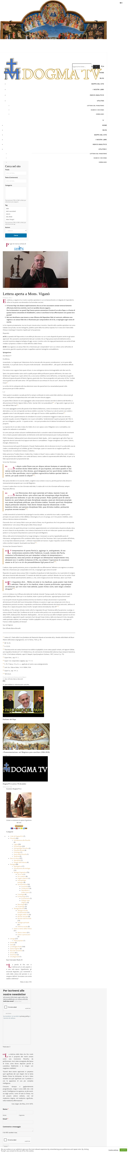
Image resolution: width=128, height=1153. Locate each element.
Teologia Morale (19, 908)
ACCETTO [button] (123, 1150)
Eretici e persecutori (24, 934)
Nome (6, 1109)
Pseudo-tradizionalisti (8, 677)
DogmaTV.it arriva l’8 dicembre (14, 784)
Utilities (100, 101)
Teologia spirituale (23, 922)
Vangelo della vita (23, 914)
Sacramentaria (22, 884)
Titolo (7, 170)
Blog (102, 78)
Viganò (24, 677)
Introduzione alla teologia (22, 868)
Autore (7, 227)
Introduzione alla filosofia (22, 840)
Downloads (100, 114)
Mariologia (21, 904)
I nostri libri (98, 89)
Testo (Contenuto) (11, 177)
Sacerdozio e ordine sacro (25, 891)
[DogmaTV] (53, 73)
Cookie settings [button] (113, 1150)
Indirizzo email (8, 1001)
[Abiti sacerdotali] (16, 211)
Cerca (16, 235)
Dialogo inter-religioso (25, 901)
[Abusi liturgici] (16, 219)
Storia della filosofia (20, 854)
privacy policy (24, 1016)
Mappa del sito (97, 84)
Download (13, 955)
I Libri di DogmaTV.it (16, 836)
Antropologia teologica (22, 881)
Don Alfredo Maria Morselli (14, 679)
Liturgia (12, 939)
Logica (16, 844)
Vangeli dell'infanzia (20, 862)
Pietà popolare (18, 940)
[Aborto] (16, 214)
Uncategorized (14, 957)
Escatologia (21, 906)
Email (5, 1119)
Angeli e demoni (23, 878)
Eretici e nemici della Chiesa (23, 929)
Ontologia (17, 852)
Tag (6, 205)
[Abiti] (16, 208)
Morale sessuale (23, 916)
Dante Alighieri (15, 949)
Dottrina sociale (23, 926)
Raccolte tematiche (16, 951)
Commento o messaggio (12, 1127)
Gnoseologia (18, 846)
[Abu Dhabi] (16, 216)
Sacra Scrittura (14, 858)
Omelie (12, 942)
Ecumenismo (25, 898)
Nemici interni (22, 932)
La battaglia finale (9, 289)
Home (101, 73)
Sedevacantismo (18, 677)
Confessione (25, 888)
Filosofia (12, 838)
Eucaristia (24, 886)
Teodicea (16, 856)
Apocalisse (17, 860)
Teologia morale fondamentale (23, 911)
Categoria (8, 185)
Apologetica (17, 866)
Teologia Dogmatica (20, 872)
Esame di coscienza (97, 110)
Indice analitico (97, 95)
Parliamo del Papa (9, 719)
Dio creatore (21, 876)
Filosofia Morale (19, 850)
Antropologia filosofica (21, 848)
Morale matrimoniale (24, 918)
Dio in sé (20, 874)
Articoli (19, 289)
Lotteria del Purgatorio (95, 105)
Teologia (12, 864)
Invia (5, 1147)
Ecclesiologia (22, 896)
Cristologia (21, 894)
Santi (11, 945)
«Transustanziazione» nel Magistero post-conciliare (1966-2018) (26, 752)
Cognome (21, 1115)
